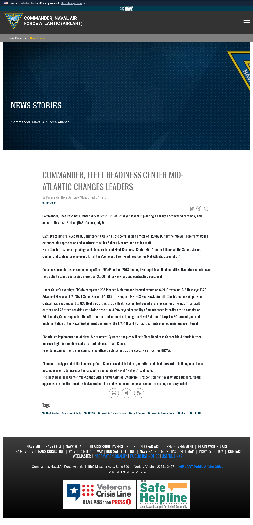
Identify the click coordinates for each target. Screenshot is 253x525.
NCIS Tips (168, 451)
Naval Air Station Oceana (114, 413)
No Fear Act (150, 446)
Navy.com (53, 446)
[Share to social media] (198, 208)
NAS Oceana (139, 413)
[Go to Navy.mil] (126, 8)
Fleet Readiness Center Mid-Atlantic (64, 413)
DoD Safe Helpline (120, 451)
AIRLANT (197, 413)
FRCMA (91, 413)
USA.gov (19, 451)
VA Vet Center (80, 451)
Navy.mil (34, 446)
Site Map (187, 451)
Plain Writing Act (212, 446)
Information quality (110, 456)
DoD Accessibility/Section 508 (111, 446)
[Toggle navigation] (246, 22)
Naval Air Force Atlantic (163, 413)
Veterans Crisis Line (47, 451)
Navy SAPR (148, 451)
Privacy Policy (211, 451)
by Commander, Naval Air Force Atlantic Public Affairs (74, 197)
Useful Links (172, 456)
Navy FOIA (73, 446)
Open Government (178, 446)
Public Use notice (144, 456)
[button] (73, 3)
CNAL (184, 413)
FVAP (99, 451)
